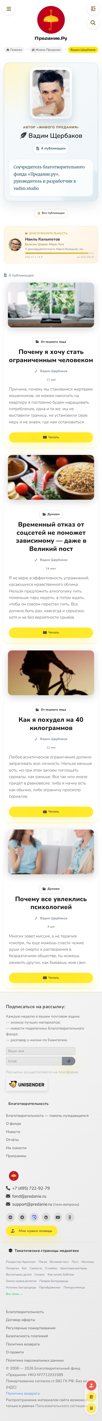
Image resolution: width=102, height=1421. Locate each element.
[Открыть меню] (9, 9)
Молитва (87, 1262)
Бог (24, 1268)
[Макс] (34, 1217)
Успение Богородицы (21, 1287)
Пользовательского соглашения (63, 1405)
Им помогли (16, 1147)
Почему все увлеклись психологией (51, 903)
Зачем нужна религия (21, 1281)
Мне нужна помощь (35, 1230)
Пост (75, 1262)
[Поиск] (93, 23)
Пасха (43, 1262)
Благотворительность (28, 1103)
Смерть (39, 1274)
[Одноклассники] (69, 1217)
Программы (16, 1155)
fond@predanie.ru (29, 1196)
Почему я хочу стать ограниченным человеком (51, 356)
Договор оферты (20, 1319)
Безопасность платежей (27, 1335)
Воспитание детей (18, 1274)
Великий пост (59, 1262)
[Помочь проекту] (91, 1385)
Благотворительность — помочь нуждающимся (47, 1115)
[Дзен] (46, 1217)
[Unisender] (27, 1084)
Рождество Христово (21, 1262)
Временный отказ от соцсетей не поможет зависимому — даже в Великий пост (51, 537)
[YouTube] (57, 1217)
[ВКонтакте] (10, 1217)
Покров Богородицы (53, 1281)
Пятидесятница (74, 1287)
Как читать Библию (61, 1274)
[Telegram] (22, 1217)
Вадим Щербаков (53, 371)
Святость (36, 1268)
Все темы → (14, 1294)
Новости (13, 1131)
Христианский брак (73, 1268)
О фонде (13, 1123)
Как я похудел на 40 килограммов (51, 724)
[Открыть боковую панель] (93, 9)
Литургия (12, 1268)
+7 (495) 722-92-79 (31, 1188)
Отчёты (12, 1139)
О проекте (15, 1352)
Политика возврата (23, 1344)
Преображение (50, 1287)
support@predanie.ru (45, 1204)
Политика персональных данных (35, 1360)
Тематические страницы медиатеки (47, 1250)
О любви (51, 1268)
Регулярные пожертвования (30, 1327)
